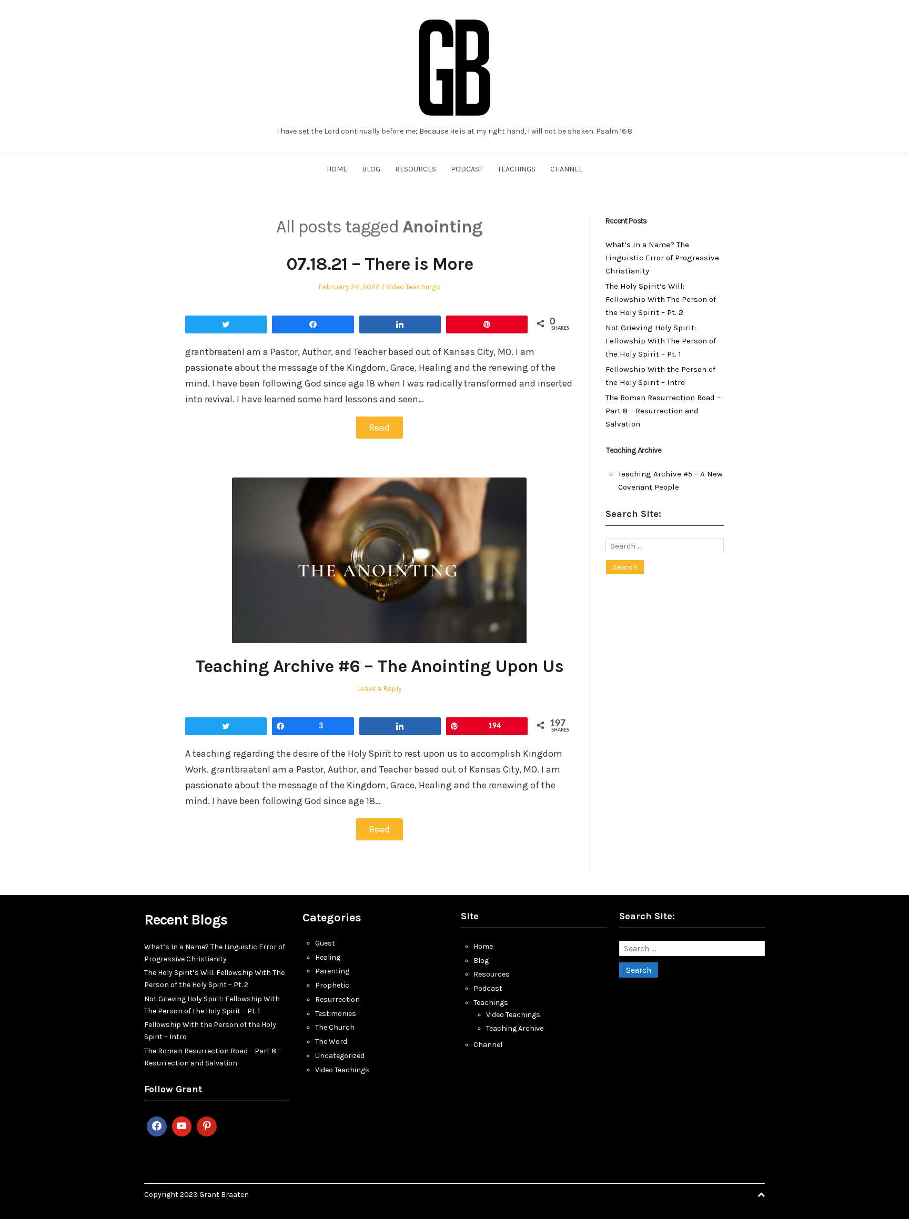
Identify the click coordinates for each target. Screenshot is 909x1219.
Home (337, 169)
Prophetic (332, 985)
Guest (325, 943)
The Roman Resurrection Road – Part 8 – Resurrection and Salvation (663, 411)
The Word (331, 1041)
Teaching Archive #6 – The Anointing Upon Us (379, 666)
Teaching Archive (514, 1028)
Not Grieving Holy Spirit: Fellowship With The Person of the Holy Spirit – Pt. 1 (660, 341)
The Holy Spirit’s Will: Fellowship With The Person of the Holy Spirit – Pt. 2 (660, 299)
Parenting (332, 971)
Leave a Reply (379, 688)
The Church (335, 1027)
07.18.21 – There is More (379, 264)
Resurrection (337, 999)
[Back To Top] (761, 1194)
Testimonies (335, 1013)
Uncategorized (340, 1055)
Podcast (467, 169)
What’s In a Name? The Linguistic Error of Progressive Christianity (662, 258)
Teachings (517, 169)
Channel (566, 169)
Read (379, 427)
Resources (415, 169)
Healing (327, 957)
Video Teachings (413, 286)
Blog (371, 169)
